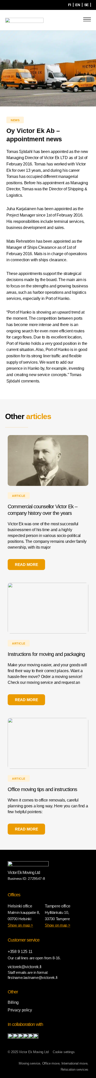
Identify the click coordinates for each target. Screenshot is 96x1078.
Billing (13, 1002)
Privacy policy (20, 1010)
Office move (51, 1063)
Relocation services (74, 1069)
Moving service (29, 1063)
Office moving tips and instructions (42, 789)
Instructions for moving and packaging (46, 654)
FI (69, 5)
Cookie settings (64, 1052)
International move (74, 1063)
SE (86, 5)
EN (77, 5)
